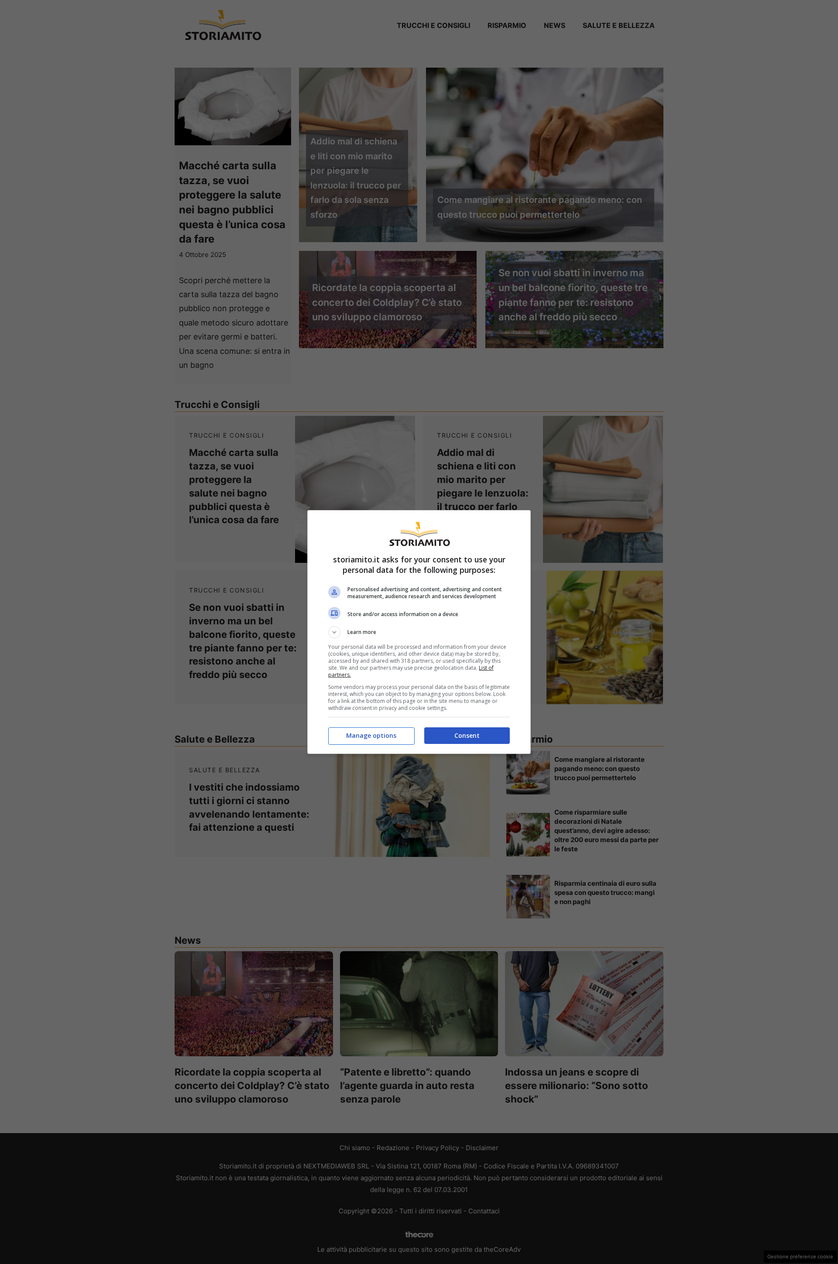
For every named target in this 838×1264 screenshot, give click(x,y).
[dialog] (419, 632)
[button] (419, 632)
